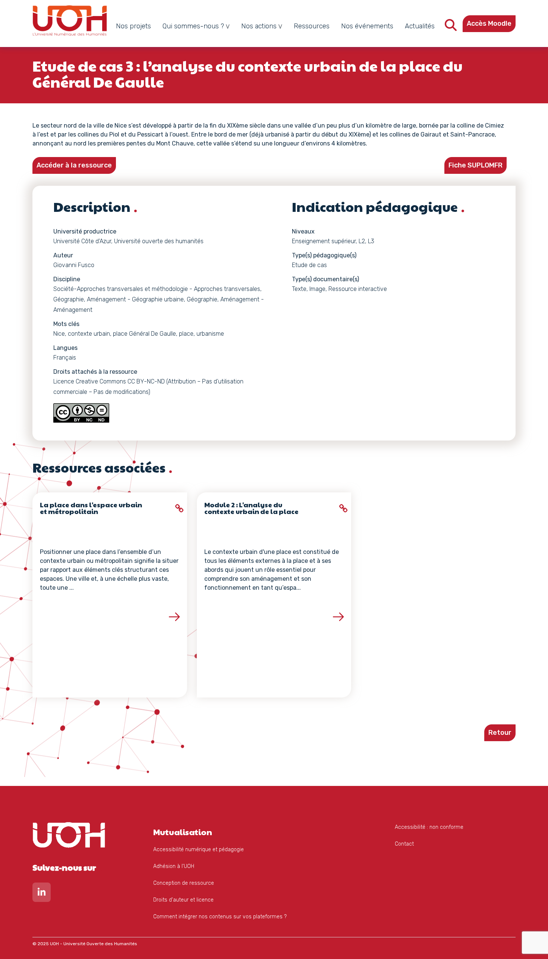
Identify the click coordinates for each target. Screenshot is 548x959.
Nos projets (133, 26)
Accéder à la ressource (74, 165)
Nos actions (259, 26)
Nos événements (367, 26)
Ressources (312, 26)
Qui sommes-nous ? (193, 26)
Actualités (420, 26)
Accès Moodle (489, 23)
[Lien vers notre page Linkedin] (41, 894)
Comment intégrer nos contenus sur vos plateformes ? (220, 916)
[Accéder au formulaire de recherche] (451, 27)
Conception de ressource (183, 883)
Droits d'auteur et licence (183, 900)
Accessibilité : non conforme (429, 827)
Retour (499, 732)
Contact (404, 844)
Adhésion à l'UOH (173, 866)
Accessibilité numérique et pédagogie (198, 849)
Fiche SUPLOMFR (475, 165)
